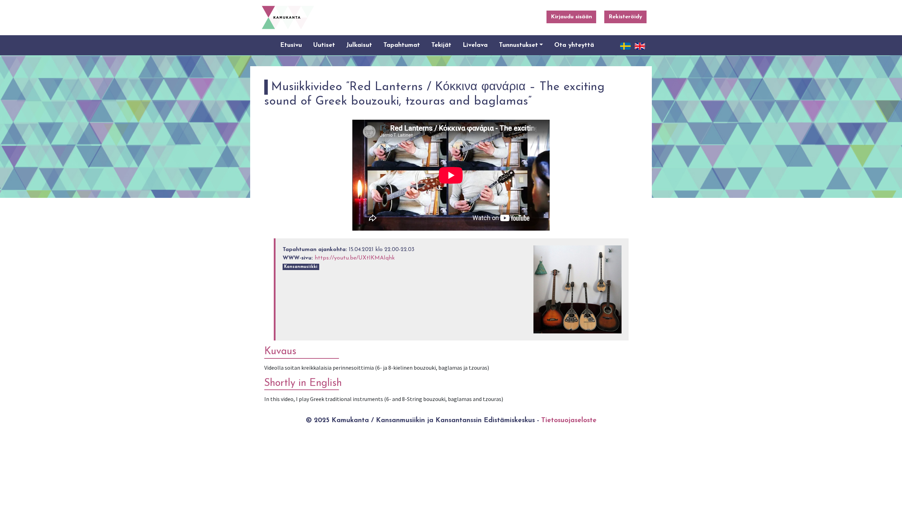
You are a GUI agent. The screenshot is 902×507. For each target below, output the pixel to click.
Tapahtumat (401, 45)
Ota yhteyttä (574, 45)
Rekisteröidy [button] (625, 17)
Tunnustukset (518, 45)
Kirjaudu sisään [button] (571, 17)
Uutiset (324, 45)
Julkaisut (359, 45)
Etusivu (291, 45)
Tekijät (441, 45)
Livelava (475, 45)
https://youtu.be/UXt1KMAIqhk (355, 258)
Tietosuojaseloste (569, 420)
